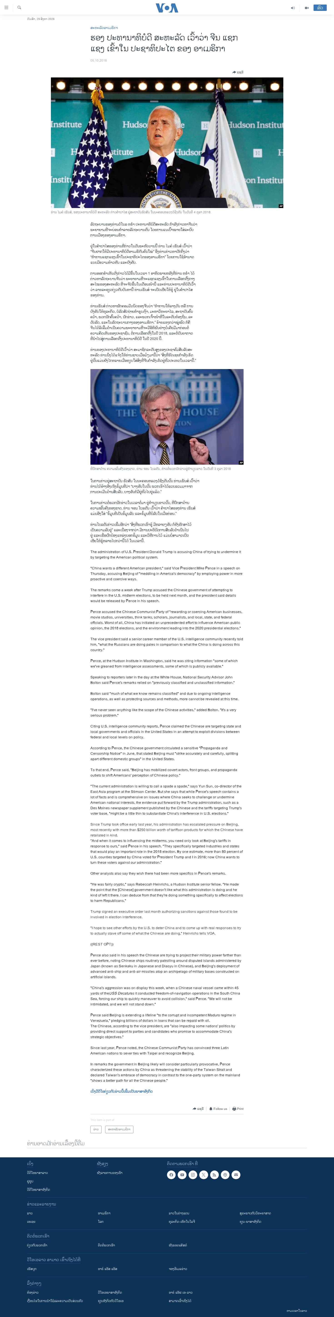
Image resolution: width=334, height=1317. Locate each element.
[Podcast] (225, 1175)
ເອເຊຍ (31, 1221)
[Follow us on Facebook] (171, 1175)
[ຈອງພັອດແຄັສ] (236, 1175)
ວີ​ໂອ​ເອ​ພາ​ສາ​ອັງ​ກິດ (110, 1292)
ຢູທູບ (30, 1181)
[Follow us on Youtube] (182, 1175)
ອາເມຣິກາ (104, 1213)
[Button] (238, 72)
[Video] (307, 8)
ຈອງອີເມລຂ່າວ (178, 1269)
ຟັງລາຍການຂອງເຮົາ (109, 1173)
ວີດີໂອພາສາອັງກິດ (38, 1189)
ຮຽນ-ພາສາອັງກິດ (250, 1221)
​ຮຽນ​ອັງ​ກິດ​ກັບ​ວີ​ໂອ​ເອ (111, 1301)
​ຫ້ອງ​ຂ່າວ (33, 1292)
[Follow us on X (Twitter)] (203, 1175)
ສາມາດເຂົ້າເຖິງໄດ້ (180, 1301)
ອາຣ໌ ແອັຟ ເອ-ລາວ (181, 1292)
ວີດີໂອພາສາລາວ (37, 1173)
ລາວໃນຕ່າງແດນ (179, 1213)
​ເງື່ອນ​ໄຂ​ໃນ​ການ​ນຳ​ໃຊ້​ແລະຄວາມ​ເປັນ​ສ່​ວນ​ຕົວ (55, 1301)
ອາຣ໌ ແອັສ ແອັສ (107, 1269)
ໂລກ (101, 1221)
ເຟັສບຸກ (32, 1269)
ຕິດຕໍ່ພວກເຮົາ (106, 1245)
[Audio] (293, 8)
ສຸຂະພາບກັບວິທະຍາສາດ (255, 1213)
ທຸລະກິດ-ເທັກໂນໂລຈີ (182, 1221)
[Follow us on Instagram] (193, 1175)
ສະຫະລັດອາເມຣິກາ (104, 28)
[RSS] (214, 1175)
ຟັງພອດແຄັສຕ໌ (178, 1245)
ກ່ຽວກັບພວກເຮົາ (37, 1245)
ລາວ (30, 1213)
